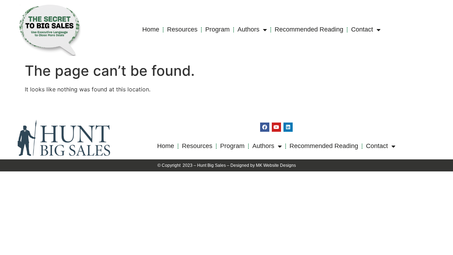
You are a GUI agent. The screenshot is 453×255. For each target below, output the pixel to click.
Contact (362, 29)
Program (217, 29)
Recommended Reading (309, 29)
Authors (248, 29)
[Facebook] (265, 127)
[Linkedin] (288, 127)
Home (150, 29)
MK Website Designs (276, 165)
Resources (182, 29)
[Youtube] (276, 127)
